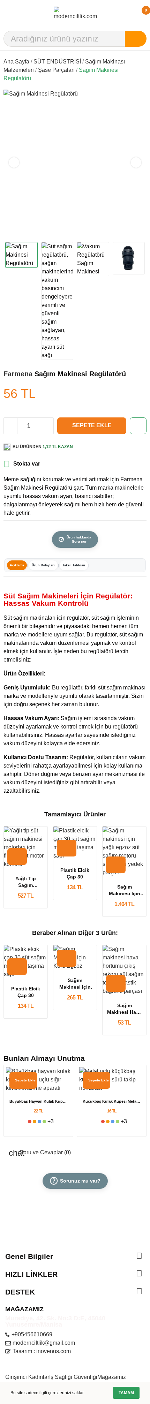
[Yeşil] (44, 1121)
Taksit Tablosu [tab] (73, 565)
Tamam (126, 1392)
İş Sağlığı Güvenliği (73, 1377)
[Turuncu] (34, 1121)
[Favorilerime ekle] (138, 425)
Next (136, 162)
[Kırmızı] (29, 1121)
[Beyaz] (25, 1121)
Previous (14, 162)
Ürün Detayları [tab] (43, 565)
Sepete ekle (92, 425)
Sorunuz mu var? (75, 1181)
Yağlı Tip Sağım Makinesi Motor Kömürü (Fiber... (25, 882)
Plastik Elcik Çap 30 (74, 873)
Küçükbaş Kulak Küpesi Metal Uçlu (112, 1101)
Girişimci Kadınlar (27, 1377)
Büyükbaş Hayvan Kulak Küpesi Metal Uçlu (38, 1101)
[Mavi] (39, 1121)
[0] (138, 14)
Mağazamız (111, 1377)
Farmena (19, 374)
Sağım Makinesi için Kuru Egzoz (75, 984)
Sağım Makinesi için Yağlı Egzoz (124, 890)
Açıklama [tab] (17, 565)
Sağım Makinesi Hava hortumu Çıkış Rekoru (124, 1009)
